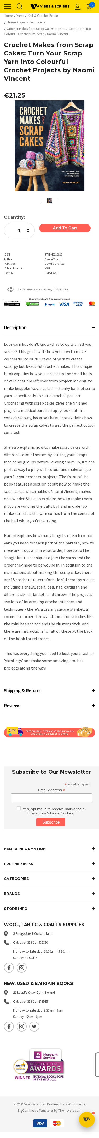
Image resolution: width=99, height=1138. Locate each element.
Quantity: (14, 217)
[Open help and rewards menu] (87, 1119)
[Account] (77, 6)
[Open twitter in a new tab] (34, 1027)
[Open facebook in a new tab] (9, 968)
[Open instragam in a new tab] (22, 968)
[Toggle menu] (7, 6)
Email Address (51, 790)
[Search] (19, 6)
